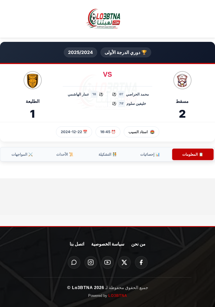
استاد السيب (138, 131)
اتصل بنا (77, 244)
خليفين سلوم (136, 103)
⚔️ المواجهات (22, 154)
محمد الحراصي (137, 94)
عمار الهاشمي (78, 94)
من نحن (138, 244)
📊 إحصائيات (150, 154)
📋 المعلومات (192, 154)
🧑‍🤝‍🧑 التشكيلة (108, 154)
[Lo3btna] (107, 19)
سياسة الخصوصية (107, 244)
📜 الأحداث (64, 154)
